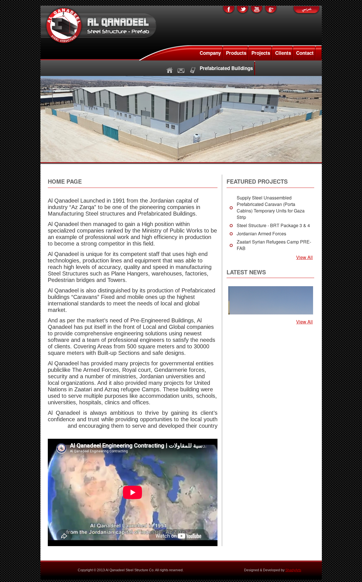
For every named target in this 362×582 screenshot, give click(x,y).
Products (236, 52)
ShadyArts (293, 570)
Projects (260, 52)
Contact (305, 52)
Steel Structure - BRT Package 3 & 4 (273, 225)
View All (304, 257)
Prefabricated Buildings (226, 68)
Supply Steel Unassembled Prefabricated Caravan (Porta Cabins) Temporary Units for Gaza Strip (271, 207)
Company (210, 52)
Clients (283, 52)
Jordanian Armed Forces (261, 233)
